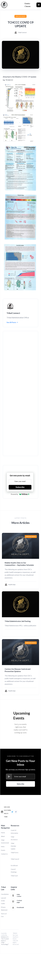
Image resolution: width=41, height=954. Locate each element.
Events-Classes (27, 4)
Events (3, 850)
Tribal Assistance (14, 838)
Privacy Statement (4, 908)
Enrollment (14, 865)
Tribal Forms (14, 852)
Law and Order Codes (3, 900)
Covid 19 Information (14, 831)
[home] (4, 5)
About (3, 836)
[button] (38, 5)
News (3, 846)
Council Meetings (14, 870)
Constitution (5, 894)
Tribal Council (15, 859)
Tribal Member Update (13, 846)
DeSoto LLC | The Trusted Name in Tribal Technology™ (5, 940)
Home (3, 832)
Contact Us (4, 854)
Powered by (14, 494)
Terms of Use (3, 915)
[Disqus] (20, 364)
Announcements (20, 16)
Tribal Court (14, 876)
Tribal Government (5, 841)
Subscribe (20, 487)
